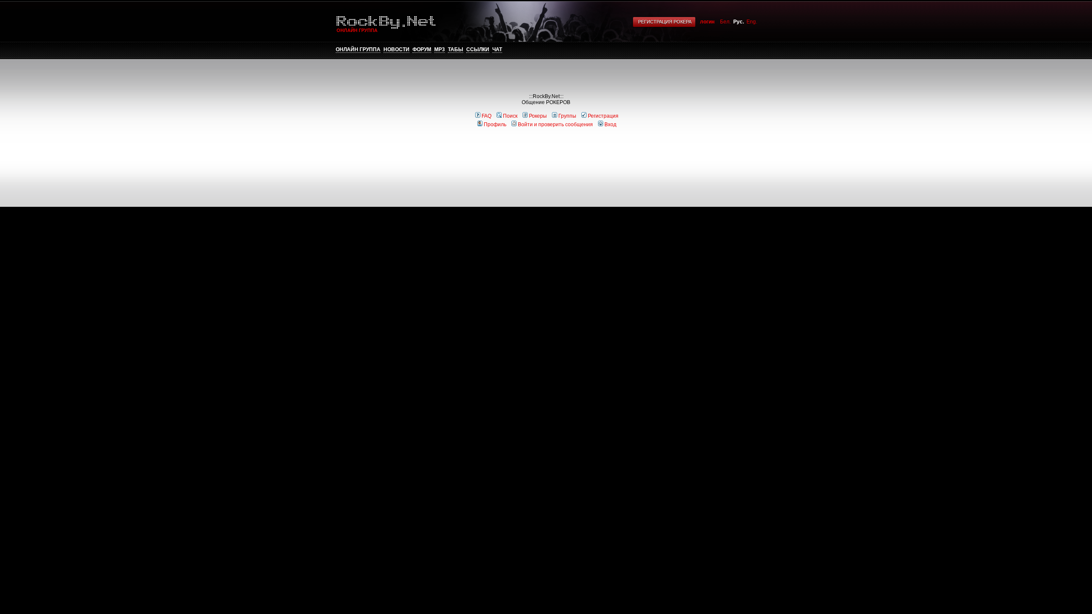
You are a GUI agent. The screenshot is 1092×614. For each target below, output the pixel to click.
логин (707, 22)
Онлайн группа (358, 49)
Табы (455, 49)
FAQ (486, 116)
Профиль (495, 124)
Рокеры (538, 116)
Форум (421, 49)
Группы (567, 116)
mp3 (439, 49)
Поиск (510, 116)
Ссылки (477, 49)
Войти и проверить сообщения (555, 124)
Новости (396, 49)
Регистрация (603, 116)
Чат (497, 49)
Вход (610, 124)
